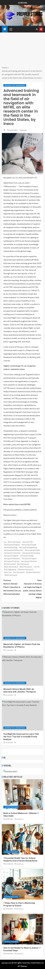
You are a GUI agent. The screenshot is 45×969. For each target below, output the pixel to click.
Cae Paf (36, 567)
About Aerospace (14, 542)
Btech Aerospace (26, 567)
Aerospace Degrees (11, 556)
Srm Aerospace (18, 572)
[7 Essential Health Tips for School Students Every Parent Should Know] (22, 839)
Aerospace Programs (12, 561)
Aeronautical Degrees (12, 545)
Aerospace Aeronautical (31, 553)
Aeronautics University (12, 553)
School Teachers (11, 807)
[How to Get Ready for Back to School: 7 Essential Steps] (22, 929)
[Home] (4, 29)
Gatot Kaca (19, 819)
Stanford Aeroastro (33, 572)
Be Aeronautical (10, 564)
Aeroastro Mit (27, 542)
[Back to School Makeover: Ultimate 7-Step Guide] (22, 794)
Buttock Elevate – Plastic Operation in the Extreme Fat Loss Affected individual (12, 587)
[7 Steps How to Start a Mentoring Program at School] (22, 884)
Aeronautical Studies (32, 550)
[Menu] (10, 29)
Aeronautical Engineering (15, 85)
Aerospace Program (29, 558)
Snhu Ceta (8, 572)
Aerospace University (29, 561)
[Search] (36, 29)
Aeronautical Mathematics (13, 550)
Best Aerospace (23, 564)
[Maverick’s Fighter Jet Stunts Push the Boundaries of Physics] (22, 625)
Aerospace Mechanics (12, 558)
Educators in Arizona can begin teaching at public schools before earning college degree (32, 588)
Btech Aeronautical (11, 567)
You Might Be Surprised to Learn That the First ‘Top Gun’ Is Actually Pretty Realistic (21, 737)
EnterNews (36, 962)
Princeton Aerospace (25, 569)
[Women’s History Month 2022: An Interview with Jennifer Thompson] (22, 670)
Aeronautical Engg (10, 547)
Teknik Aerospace (10, 575)
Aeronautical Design (29, 545)
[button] (10, 29)
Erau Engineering (10, 569)
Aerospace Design (27, 556)
